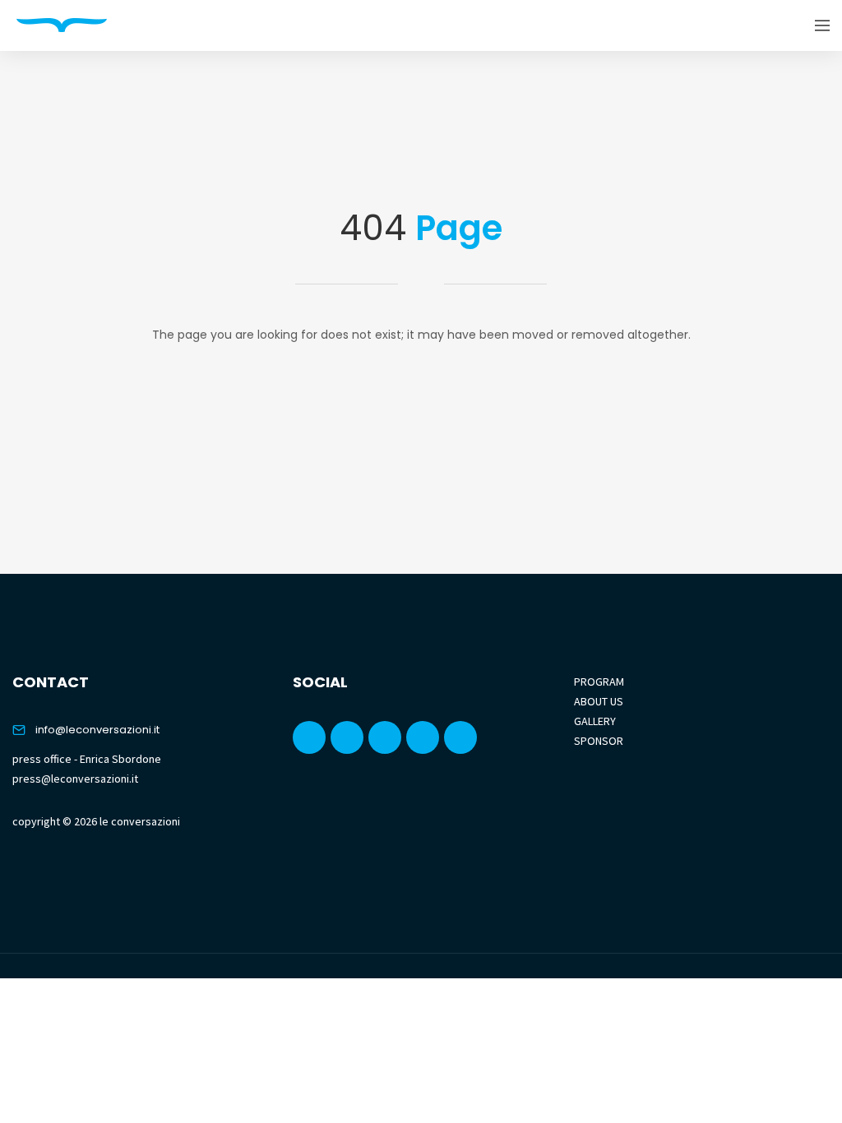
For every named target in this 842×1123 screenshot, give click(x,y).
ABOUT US (598, 701)
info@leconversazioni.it (97, 729)
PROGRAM (599, 681)
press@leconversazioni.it (75, 778)
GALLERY (595, 721)
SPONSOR (598, 740)
